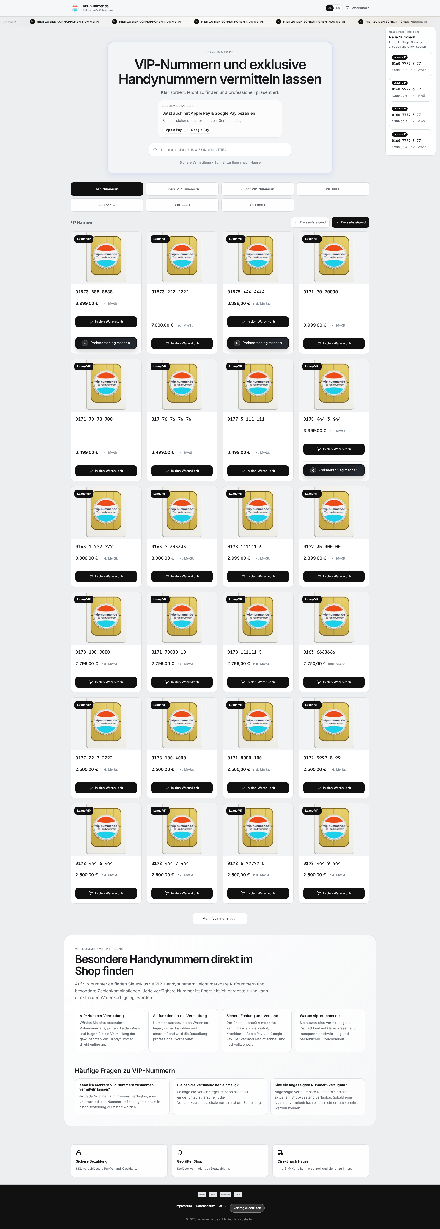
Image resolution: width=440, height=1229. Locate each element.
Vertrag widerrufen (247, 1208)
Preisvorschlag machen (110, 343)
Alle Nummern (107, 189)
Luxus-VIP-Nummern (182, 189)
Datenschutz (205, 1206)
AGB (222, 1206)
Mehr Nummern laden (220, 918)
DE (330, 8)
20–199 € (333, 189)
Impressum (184, 1206)
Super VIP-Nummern (257, 189)
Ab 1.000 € (257, 205)
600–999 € (182, 205)
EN (338, 8)
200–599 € (107, 205)
